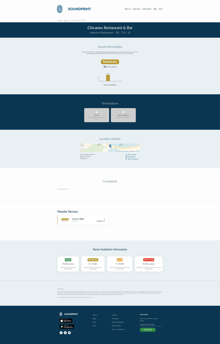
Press (161, 9)
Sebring (66, 20)
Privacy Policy (116, 326)
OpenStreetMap (125, 151)
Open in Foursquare (133, 159)
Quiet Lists (136, 9)
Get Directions (131, 157)
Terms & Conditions (118, 329)
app (94, 53)
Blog (155, 9)
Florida (59, 20)
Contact (114, 315)
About (127, 9)
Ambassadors (147, 9)
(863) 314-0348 (132, 154)
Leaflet (118, 151)
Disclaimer (115, 318)
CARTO (138, 151)
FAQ (94, 322)
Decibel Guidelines (118, 322)
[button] (110, 146)
